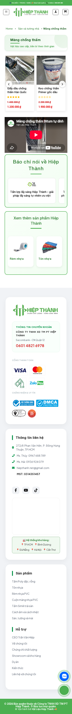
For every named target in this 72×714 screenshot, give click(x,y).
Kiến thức (17, 668)
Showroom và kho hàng (26, 655)
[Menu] (6, 12)
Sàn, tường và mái (22, 618)
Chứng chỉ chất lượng (24, 649)
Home (9, 28)
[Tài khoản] (56, 12)
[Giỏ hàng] (65, 12)
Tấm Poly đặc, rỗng (23, 581)
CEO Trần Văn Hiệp (23, 637)
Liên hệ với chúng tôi (24, 674)
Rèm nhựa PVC (21, 593)
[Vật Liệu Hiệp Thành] (31, 12)
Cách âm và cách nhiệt (25, 612)
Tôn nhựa (17, 587)
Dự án (15, 661)
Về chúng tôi (19, 643)
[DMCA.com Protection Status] (47, 403)
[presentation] (9, 84)
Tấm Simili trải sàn (22, 606)
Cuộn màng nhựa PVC (25, 599)
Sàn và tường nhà (28, 28)
